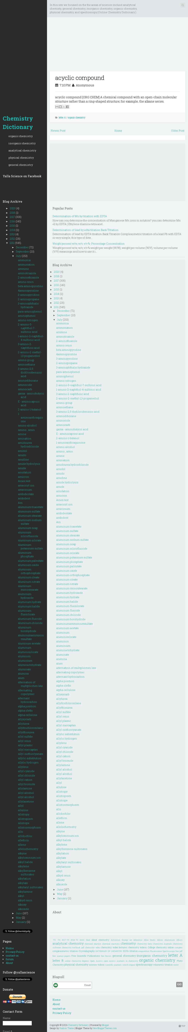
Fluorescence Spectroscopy (162, 951)
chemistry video (92, 947)
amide (22, 468)
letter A (62, 117)
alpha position (27, 706)
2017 (12, 217)
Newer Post (58, 130)
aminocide (25, 385)
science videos (96, 964)
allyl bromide (26, 784)
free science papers (61, 956)
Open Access (96, 960)
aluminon (24, 656)
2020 (13, 208)
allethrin (23, 840)
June (19, 913)
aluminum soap (28, 528)
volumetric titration (163, 964)
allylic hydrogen (28, 762)
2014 (13, 230)
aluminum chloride (30, 623)
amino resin (26, 282)
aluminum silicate (29, 540)
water (176, 964)
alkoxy (22, 904)
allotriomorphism (29, 827)
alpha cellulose (27, 715)
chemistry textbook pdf (73, 947)
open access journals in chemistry (121, 960)
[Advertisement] (23, 55)
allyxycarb (24, 719)
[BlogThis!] (60, 107)
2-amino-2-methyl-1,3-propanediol (30, 354)
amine (22, 434)
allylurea (23, 723)
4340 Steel (84, 939)
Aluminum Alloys (173, 939)
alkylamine (25, 891)
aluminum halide (29, 606)
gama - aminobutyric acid (72, 429)
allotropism (25, 819)
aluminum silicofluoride (28, 534)
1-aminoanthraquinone (30, 417)
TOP (183, 1025)
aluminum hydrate (29, 602)
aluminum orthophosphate (29, 571)
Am (20, 502)
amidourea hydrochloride (28, 444)
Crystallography (87, 951)
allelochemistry (28, 849)
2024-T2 (74, 939)
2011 (12, 243)
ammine (23, 269)
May (19, 917)
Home (10, 948)
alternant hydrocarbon (27, 700)
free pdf (179, 951)
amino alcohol (27, 425)
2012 (13, 238)
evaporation (143, 951)
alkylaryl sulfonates (30, 887)
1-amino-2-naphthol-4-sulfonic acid (31, 338)
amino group (26, 360)
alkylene (23, 866)
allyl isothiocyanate (30, 754)
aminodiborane (28, 380)
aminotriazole (27, 273)
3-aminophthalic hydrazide (28, 305)
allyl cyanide (26, 771)
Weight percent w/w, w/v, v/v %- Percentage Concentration (89, 243)
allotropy (23, 814)
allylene (23, 767)
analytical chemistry (22, 150)
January (21, 922)
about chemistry (100, 939)
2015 (13, 225)
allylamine (25, 788)
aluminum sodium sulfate (72, 539)
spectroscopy (144, 964)
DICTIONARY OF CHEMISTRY (108, 951)
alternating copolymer (26, 692)
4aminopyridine (28, 290)
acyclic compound (79, 78)
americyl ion (26, 485)
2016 (13, 221)
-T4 (58, 939)
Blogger (105, 1025)
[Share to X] (64, 107)
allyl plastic (25, 745)
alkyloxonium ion (29, 857)
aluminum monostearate (28, 587)
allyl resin (24, 741)
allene (22, 844)
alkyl (21, 896)
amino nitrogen (28, 320)
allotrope (23, 823)
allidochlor (25, 836)
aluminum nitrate (29, 581)
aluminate (24, 669)
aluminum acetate (29, 643)
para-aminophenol (30, 311)
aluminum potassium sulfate (30, 546)
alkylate (23, 883)
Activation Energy (119, 939)
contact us (12, 955)
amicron (23, 477)
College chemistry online (161, 947)
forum (10, 959)
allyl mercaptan (28, 749)
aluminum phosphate (26, 554)
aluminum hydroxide (26, 595)
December (22, 247)
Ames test (24, 481)
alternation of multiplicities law (30, 684)
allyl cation (25, 780)
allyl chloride (26, 775)
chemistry (128, 943)
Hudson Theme (66, 1028)
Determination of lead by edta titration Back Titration (85, 230)
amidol (22, 451)
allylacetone (26, 801)
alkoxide (23, 909)
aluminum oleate (28, 577)
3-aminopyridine (28, 295)
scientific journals (113, 964)
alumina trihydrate (29, 665)
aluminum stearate (30, 515)
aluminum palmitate (31, 560)
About (9, 963)
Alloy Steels (150, 939)
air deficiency (136, 939)
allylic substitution (29, 758)
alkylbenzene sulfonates (26, 872)
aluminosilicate (28, 652)
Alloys (160, 939)
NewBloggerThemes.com (105, 1028)
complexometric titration (65, 951)
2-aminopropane (28, 299)
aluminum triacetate (30, 507)
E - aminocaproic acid (70, 433)
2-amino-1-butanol (29, 409)
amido (22, 455)
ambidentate (26, 494)
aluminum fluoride (30, 618)
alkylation (24, 878)
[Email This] (57, 107)
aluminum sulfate (29, 511)
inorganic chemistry (22, 143)
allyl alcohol (26, 793)
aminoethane (26, 364)
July (19, 256)
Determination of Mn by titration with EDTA (80, 216)
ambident (24, 498)
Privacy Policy (15, 952)
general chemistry (20, 165)
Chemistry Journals (162, 943)
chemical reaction (93, 943)
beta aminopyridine (30, 286)
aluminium (25, 660)
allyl (21, 805)
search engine (128, 964)
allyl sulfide (25, 736)
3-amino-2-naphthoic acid (29, 346)
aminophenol (26, 315)
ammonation (26, 264)
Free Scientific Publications (85, 955)
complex (178, 947)
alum (21, 678)
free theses (106, 956)
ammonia (24, 260)
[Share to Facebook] (67, 107)
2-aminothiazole (28, 277)
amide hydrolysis (29, 463)
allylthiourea (26, 732)
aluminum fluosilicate (26, 612)
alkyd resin (25, 900)
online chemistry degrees (77, 960)
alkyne (22, 853)
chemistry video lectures (114, 947)
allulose (23, 810)
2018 (13, 212)
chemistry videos (137, 947)
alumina (23, 673)
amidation (24, 472)
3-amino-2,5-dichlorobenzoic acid (30, 372)
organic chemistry (20, 136)
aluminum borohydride (27, 629)
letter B (58, 960)
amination (24, 438)
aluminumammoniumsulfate (31, 637)
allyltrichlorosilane (30, 728)
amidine (23, 459)
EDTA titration (130, 951)
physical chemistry (21, 157)
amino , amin (26, 430)
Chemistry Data (144, 943)
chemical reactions (111, 943)
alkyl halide (25, 862)
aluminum (24, 647)
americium (25, 489)
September (23, 251)
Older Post (177, 130)
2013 (12, 234)
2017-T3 (65, 939)
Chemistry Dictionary (18, 122)
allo (20, 831)
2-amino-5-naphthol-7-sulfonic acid (27, 328)
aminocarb (25, 389)
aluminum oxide (28, 565)
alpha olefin (25, 710)
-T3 (54, 939)
